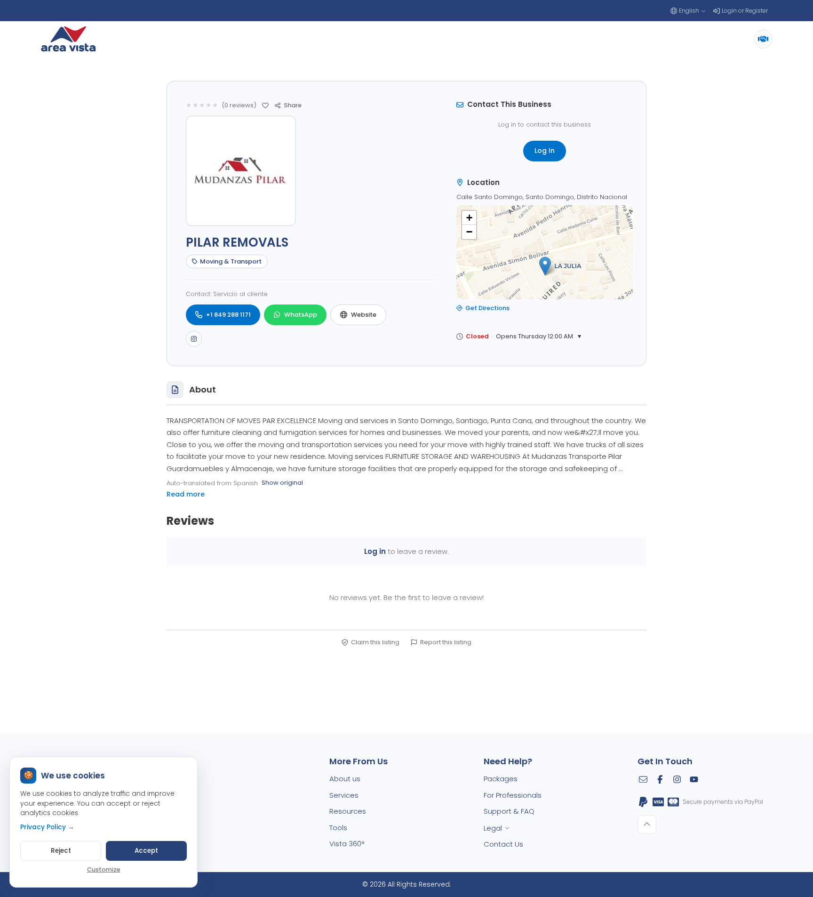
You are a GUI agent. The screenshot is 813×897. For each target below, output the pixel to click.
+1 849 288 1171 (228, 314)
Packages (501, 779)
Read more (186, 494)
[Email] (643, 779)
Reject (61, 850)
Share (293, 105)
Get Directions (487, 308)
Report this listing (445, 642)
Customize (103, 869)
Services (344, 795)
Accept (146, 850)
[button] (545, 266)
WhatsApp (300, 314)
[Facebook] (660, 779)
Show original (282, 482)
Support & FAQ (509, 811)
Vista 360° (346, 844)
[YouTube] (694, 779)
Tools (338, 828)
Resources (347, 811)
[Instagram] (194, 339)
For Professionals (513, 795)
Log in (375, 551)
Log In (544, 150)
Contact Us (503, 844)
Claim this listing (375, 642)
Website (363, 314)
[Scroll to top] (647, 824)
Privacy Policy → (47, 827)
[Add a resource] (763, 39)
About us (344, 779)
